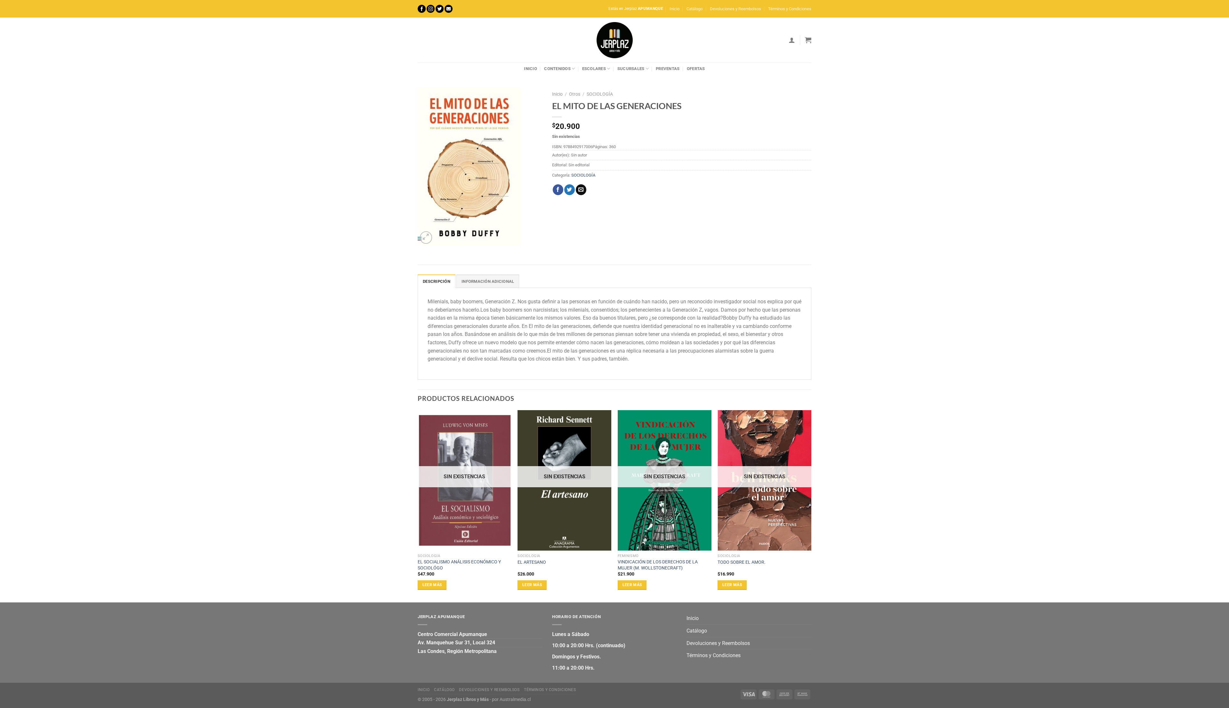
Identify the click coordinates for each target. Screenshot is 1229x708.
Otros (574, 94)
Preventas (667, 68)
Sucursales (631, 68)
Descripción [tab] (436, 281)
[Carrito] (808, 40)
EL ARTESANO (532, 562)
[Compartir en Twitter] (569, 189)
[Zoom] (426, 237)
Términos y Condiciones (789, 8)
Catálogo (695, 8)
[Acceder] (792, 40)
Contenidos (557, 68)
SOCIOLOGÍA (600, 94)
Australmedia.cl (515, 699)
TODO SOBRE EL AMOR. (742, 562)
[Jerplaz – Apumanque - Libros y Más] (614, 40)
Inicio (674, 8)
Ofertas (696, 68)
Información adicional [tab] (488, 281)
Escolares (594, 68)
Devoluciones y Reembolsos (735, 8)
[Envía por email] (581, 189)
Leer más (432, 585)
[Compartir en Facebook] (558, 189)
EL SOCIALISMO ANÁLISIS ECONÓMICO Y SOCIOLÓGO (459, 565)
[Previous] (418, 506)
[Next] (811, 506)
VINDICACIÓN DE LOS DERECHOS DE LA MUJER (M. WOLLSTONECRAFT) (658, 565)
